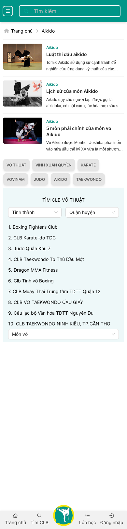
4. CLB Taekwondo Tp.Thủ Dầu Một (46, 259)
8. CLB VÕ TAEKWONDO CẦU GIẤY (45, 302)
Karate (88, 165)
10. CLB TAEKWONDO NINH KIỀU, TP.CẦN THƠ (59, 323)
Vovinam (16, 179)
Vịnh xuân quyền (53, 165)
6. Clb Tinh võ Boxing (31, 280)
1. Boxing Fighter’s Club (33, 227)
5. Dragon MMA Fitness (33, 270)
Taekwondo (89, 179)
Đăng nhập (111, 522)
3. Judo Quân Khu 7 (29, 248)
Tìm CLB (40, 522)
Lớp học (87, 522)
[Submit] (26, 11)
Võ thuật (16, 165)
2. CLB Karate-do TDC (32, 237)
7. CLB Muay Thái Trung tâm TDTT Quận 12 (54, 291)
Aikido (48, 31)
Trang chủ (22, 31)
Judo (39, 179)
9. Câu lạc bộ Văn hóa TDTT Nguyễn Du (50, 313)
